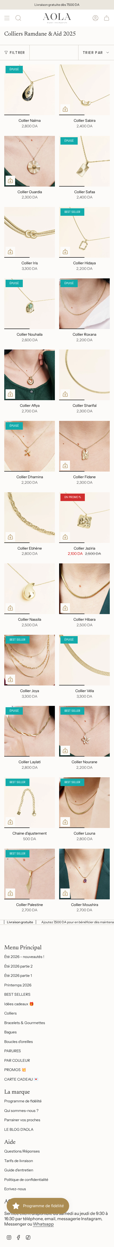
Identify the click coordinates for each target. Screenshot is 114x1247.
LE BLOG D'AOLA (18, 1129)
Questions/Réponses (22, 1151)
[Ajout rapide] (65, 109)
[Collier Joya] (29, 660)
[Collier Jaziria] (84, 517)
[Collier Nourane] (84, 731)
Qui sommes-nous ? (21, 1110)
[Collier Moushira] (84, 874)
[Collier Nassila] (29, 588)
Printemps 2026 (17, 985)
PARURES (12, 1050)
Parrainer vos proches (22, 1119)
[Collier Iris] (29, 232)
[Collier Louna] (84, 802)
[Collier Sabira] (84, 89)
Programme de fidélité (23, 1101)
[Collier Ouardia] (29, 161)
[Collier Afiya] (29, 374)
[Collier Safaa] (84, 161)
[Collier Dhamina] (29, 446)
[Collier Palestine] (29, 874)
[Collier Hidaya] (84, 232)
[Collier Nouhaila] (29, 303)
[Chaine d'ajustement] (29, 802)
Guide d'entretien (18, 1170)
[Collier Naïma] (29, 89)
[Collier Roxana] (84, 303)
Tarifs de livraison (18, 1160)
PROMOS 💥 (15, 1069)
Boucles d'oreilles (18, 1041)
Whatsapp (43, 1224)
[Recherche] (18, 18)
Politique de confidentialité (26, 1179)
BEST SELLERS (17, 994)
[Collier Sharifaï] (84, 374)
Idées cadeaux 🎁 (19, 1004)
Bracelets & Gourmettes (24, 1022)
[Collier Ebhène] (29, 517)
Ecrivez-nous (15, 1188)
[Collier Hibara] (84, 588)
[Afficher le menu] (7, 18)
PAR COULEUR (17, 1060)
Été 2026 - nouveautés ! (24, 956)
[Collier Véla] (84, 660)
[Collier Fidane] (84, 446)
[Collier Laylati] (29, 731)
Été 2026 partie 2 (18, 966)
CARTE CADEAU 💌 (21, 1079)
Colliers (10, 1013)
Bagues (10, 1032)
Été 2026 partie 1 (18, 975)
